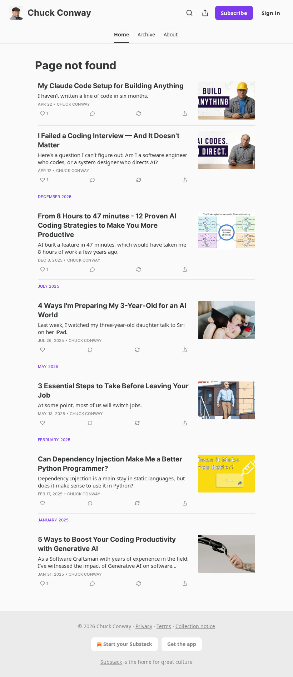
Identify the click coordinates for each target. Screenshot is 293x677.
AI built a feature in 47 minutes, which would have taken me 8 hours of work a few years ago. (112, 248)
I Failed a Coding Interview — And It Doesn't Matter (108, 140)
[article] (146, 100)
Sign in (271, 12)
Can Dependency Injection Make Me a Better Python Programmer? (110, 464)
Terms (164, 626)
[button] (121, 34)
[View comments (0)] (92, 113)
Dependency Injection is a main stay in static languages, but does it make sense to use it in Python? (111, 482)
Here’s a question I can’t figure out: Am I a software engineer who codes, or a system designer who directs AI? (112, 158)
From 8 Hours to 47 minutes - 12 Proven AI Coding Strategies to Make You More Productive (107, 225)
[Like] (42, 349)
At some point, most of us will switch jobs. (90, 405)
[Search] (189, 13)
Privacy (143, 626)
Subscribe (234, 12)
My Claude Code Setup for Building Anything (111, 86)
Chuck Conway (73, 104)
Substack (111, 661)
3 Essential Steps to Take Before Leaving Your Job (113, 390)
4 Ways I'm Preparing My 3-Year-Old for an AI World (112, 310)
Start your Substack (127, 644)
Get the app (181, 644)
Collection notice (195, 626)
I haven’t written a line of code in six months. (93, 95)
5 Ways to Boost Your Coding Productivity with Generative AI (107, 544)
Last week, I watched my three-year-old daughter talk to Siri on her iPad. (111, 328)
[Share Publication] (205, 13)
